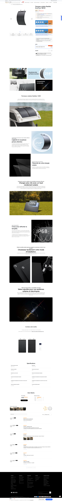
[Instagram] (15, 492)
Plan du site (27, 497)
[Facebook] (11, 492)
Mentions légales (46, 482)
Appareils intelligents (13, 481)
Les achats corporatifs (30, 483)
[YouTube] (16, 492)
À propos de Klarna (29, 487)
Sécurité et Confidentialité (47, 485)
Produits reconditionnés (30, 482)
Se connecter (42, 14)
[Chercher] (53, 2)
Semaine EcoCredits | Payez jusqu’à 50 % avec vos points (14, 0)
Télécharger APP (21, 478)
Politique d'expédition (46, 478)
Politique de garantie (46, 481)
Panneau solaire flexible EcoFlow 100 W (17, 4)
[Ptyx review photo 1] (24, 438)
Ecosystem (12, 487)
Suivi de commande (21, 479)
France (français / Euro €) (54, 0)
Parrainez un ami (29, 479)
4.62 (22, 397)
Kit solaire (12, 484)
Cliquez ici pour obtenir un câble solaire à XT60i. (38, 331)
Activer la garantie (21, 480)
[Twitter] (13, 492)
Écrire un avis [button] (24, 400)
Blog (36, 480)
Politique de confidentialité (22, 497)
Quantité (36, 50)
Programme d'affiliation (30, 478)
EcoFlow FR (16, 496)
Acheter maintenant (49, 499)
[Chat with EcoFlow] (60, 496)
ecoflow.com (6, 0)
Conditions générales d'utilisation (15, 497)
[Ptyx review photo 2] (28, 438)
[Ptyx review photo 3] (31, 438)
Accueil (12, 4)
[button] (26, 421)
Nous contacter (37, 478)
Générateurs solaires (13, 480)
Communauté (37, 479)
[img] (25, 425)
